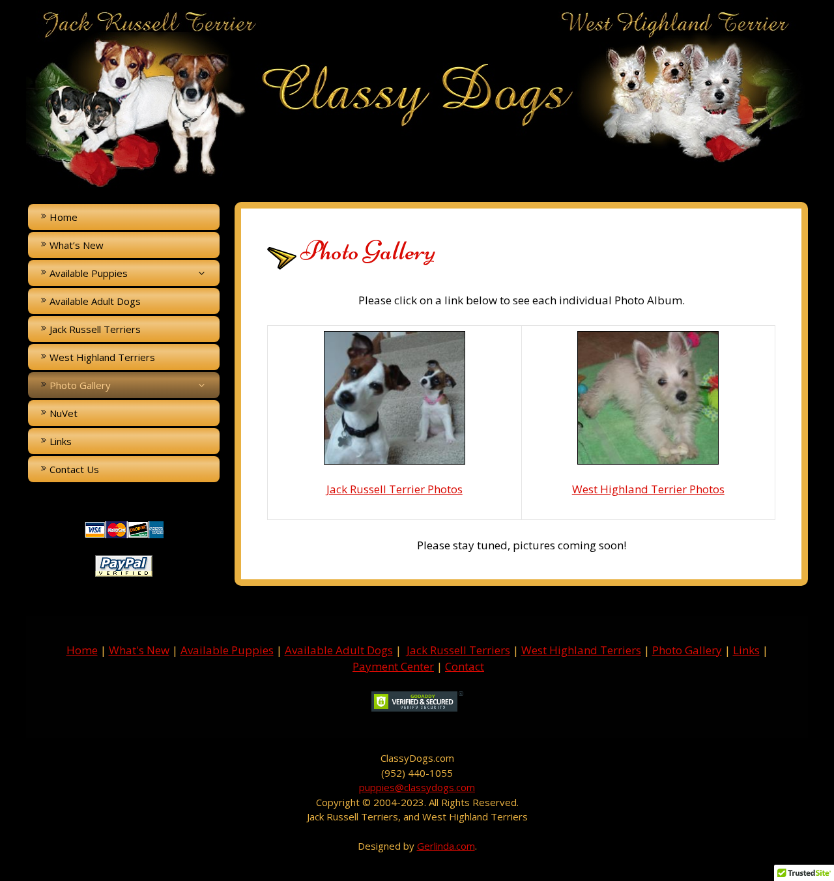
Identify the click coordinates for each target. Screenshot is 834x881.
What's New (139, 650)
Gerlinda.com (446, 845)
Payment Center (393, 666)
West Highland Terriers (102, 357)
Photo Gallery (687, 650)
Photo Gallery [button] (80, 385)
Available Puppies (227, 650)
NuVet (64, 413)
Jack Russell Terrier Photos (394, 489)
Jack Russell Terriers (95, 329)
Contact (464, 666)
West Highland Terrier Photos (648, 489)
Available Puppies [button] (89, 273)
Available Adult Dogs (95, 301)
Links (61, 441)
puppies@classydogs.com (417, 787)
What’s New (77, 245)
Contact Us (74, 469)
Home (64, 217)
